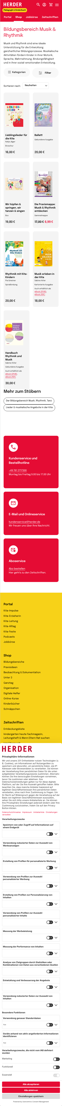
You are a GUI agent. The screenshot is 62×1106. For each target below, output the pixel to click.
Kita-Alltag (10, 626)
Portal (8, 17)
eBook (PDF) (40, 295)
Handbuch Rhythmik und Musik (13, 356)
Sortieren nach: (12, 86)
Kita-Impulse (11, 611)
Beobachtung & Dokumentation (22, 672)
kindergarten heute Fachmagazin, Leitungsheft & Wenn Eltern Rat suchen (27, 736)
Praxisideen (10, 667)
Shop (19, 17)
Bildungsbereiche (14, 662)
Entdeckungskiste (14, 729)
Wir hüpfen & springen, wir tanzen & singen (15, 207)
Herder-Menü (58, 4)
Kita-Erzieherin (12, 616)
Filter (48, 73)
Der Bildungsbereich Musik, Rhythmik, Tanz (29, 401)
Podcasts (9, 637)
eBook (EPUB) (40, 292)
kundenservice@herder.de (24, 522)
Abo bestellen (17, 569)
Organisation (11, 688)
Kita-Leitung (11, 621)
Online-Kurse (11, 699)
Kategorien (19, 72)
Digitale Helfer (12, 693)
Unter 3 (8, 678)
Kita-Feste (10, 632)
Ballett (39, 135)
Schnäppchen (12, 709)
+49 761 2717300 (18, 470)
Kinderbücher (12, 704)
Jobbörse (32, 17)
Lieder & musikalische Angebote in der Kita (29, 408)
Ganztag (8, 683)
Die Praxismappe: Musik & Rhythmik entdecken (45, 207)
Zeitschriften (50, 17)
